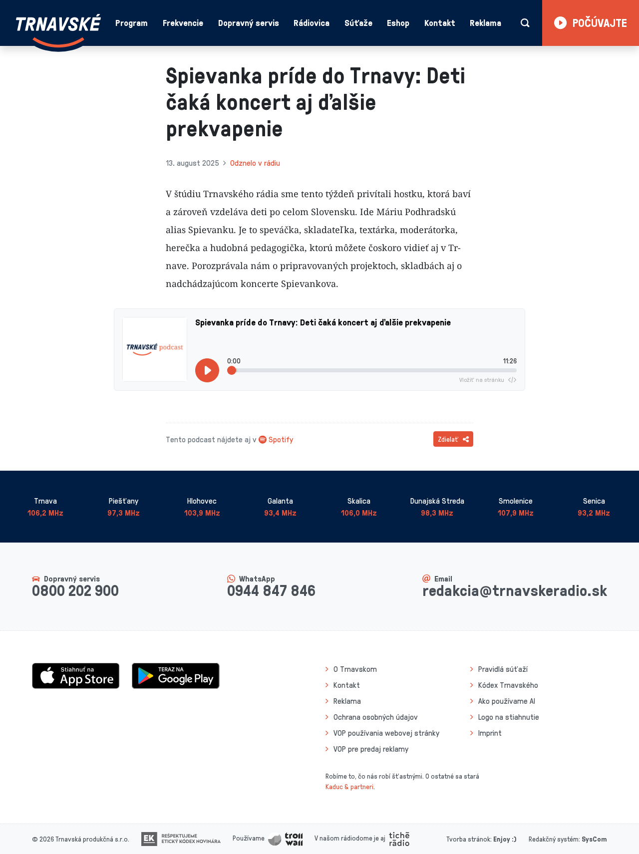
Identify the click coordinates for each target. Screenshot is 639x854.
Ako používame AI (506, 700)
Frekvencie (183, 22)
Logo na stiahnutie (508, 716)
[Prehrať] (207, 370)
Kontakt (439, 22)
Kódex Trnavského (508, 684)
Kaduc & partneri (349, 786)
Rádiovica (311, 22)
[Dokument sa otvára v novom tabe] (181, 838)
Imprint (490, 732)
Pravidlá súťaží (503, 668)
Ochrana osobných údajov (375, 716)
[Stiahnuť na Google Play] (176, 674)
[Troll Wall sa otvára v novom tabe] (285, 838)
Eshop (398, 22)
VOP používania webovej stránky (386, 732)
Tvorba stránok (468, 839)
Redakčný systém (554, 839)
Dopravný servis (248, 22)
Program (131, 22)
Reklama (485, 22)
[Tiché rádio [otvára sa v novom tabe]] (399, 838)
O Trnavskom (355, 668)
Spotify (281, 439)
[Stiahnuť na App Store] (76, 674)
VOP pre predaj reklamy (370, 748)
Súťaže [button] (358, 22)
